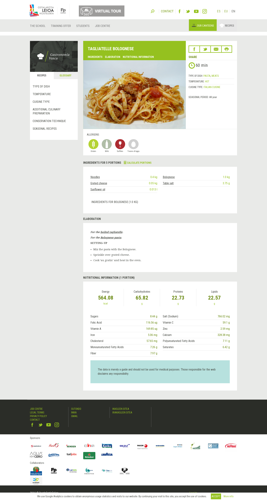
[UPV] (125, 471)
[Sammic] (36, 446)
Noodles (95, 177)
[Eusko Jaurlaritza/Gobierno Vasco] (36, 471)
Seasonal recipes (45, 128)
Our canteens (205, 25)
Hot (207, 81)
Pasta (207, 75)
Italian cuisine (212, 87)
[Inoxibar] (231, 446)
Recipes (229, 25)
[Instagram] (204, 11)
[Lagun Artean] (178, 446)
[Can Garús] (195, 446)
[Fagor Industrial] (142, 446)
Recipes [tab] (41, 75)
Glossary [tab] (65, 75)
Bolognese (169, 177)
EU (226, 11)
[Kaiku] (107, 446)
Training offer (61, 26)
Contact (35, 419)
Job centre (102, 26)
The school (37, 26)
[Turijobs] (71, 454)
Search (152, 11)
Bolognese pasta (110, 237)
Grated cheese (98, 183)
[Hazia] (54, 446)
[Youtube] (196, 11)
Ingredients (95, 56)
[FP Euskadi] (54, 471)
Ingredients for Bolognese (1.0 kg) (114, 202)
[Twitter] (188, 11)
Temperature (42, 94)
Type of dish (41, 86)
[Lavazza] (107, 454)
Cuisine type (41, 101)
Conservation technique (49, 121)
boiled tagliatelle (111, 232)
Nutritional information (138, 56)
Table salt (168, 183)
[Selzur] (125, 446)
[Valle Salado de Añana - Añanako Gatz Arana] (213, 446)
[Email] (216, 49)
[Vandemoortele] (160, 446)
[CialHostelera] (89, 446)
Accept (216, 496)
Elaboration (112, 56)
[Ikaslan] (107, 471)
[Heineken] (71, 446)
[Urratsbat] (36, 481)
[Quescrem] (54, 455)
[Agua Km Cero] (36, 455)
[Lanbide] (71, 471)
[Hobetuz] (89, 471)
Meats (215, 75)
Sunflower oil (97, 189)
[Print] (227, 49)
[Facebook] (179, 11)
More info (229, 496)
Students (83, 26)
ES (219, 11)
